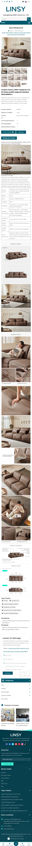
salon (2, 685)
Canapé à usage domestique (11, 604)
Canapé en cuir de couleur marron (12, 610)
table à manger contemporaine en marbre (12, 805)
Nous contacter (7, 132)
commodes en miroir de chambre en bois (12, 799)
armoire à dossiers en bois (8, 802)
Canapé (6, 600)
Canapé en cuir (15, 600)
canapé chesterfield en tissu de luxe (10, 794)
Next (29, 716)
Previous (0, 716)
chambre (3, 688)
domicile (3, 772)
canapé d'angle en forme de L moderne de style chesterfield (22, 725)
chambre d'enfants (6, 695)
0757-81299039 (7, 826)
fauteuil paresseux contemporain (9, 797)
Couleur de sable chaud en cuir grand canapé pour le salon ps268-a (16, 621)
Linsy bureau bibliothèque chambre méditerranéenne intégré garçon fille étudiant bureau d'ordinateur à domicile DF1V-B (7, 725)
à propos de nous (6, 775)
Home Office (4, 699)
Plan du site (4, 783)
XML (2, 786)
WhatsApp (21, 132)
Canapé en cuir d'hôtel (9, 607)
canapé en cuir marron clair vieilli (10, 808)
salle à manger (5, 692)
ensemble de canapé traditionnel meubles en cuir (14, 810)
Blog (2, 781)
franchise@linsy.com (8, 829)
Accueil (11, 31)
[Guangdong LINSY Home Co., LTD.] (16, 8)
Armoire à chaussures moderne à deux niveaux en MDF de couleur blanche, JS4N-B (15, 628)
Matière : (16, 650)
